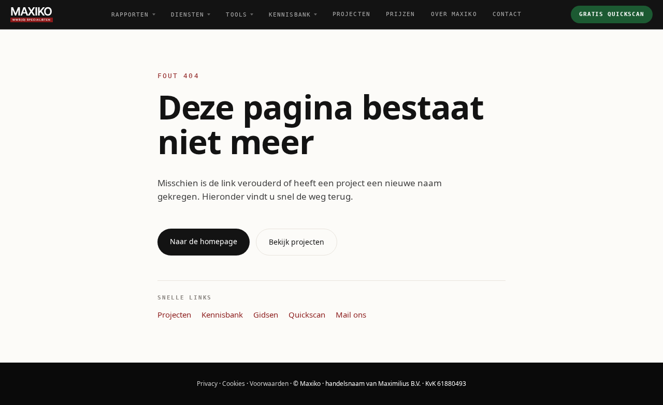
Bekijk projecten (296, 242)
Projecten (351, 14)
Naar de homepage (203, 241)
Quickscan (307, 314)
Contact (507, 14)
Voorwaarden (269, 383)
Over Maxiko (454, 14)
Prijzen (400, 14)
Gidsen (265, 314)
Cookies (233, 383)
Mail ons (351, 314)
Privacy (207, 383)
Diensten (188, 14)
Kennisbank (290, 14)
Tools (236, 14)
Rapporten (130, 14)
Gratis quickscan (611, 14)
